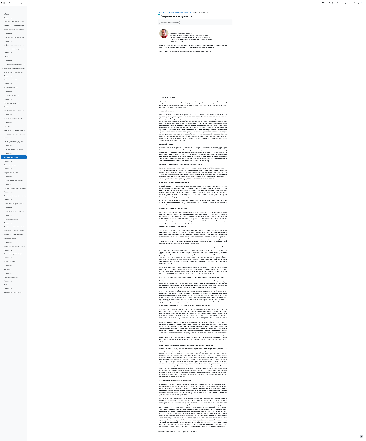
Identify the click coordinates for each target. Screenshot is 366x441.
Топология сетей (10, 261)
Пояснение (8, 18)
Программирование (11, 277)
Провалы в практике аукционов (15, 211)
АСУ (5, 285)
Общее (6, 14)
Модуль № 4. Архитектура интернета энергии (15, 234)
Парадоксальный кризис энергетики (15, 37)
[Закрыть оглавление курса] (2, 8)
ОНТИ (3, 3)
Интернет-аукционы (11, 219)
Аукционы (7, 269)
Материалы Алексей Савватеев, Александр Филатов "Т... (15, 231)
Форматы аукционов (11, 157)
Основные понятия (11, 80)
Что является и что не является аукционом (15, 134)
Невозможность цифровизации (15, 49)
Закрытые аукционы (11, 173)
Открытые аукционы (11, 165)
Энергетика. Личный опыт (13, 72)
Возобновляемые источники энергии (15, 111)
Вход (363, 3)
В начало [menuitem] (12, 3)
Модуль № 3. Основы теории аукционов (15, 130)
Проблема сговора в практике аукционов (15, 204)
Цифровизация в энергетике (14, 45)
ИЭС (159, 12)
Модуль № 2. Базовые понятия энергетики (15, 68)
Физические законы (11, 87)
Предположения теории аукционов (15, 149)
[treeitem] (13, 18)
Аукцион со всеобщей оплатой (15, 188)
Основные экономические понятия (15, 246)
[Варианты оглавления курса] (24, 8)
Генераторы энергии (11, 103)
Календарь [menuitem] (21, 3)
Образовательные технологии (14, 64)
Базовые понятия (10, 238)
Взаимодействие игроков (13, 292)
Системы (7, 57)
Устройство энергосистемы (13, 118)
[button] (328, 3)
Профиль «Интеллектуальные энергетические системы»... (15, 22)
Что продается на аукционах (14, 142)
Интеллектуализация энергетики (15, 29)
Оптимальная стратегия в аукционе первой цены (15, 180)
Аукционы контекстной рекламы (15, 227)
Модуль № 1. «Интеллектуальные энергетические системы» (15, 26)
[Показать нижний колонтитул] (361, 436)
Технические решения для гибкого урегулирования (15, 254)
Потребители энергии (11, 95)
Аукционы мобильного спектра (15, 196)
